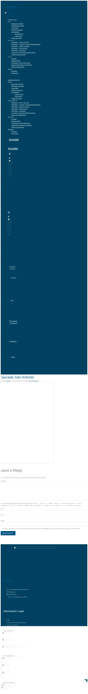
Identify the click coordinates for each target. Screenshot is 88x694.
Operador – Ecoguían (18, 50)
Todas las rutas (16, 38)
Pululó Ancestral (17, 30)
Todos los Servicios (17, 67)
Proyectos (14, 73)
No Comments (33, 381)
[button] (33, 77)
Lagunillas (14, 28)
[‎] (9, 153)
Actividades (15, 32)
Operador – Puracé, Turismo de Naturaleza (25, 44)
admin (8, 381)
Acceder (14, 139)
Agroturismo (19, 34)
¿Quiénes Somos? (12, 19)
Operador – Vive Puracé (19, 48)
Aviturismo (18, 36)
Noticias (10, 69)
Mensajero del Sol (17, 24)
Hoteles (14, 59)
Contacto (8, 580)
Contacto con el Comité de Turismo (23, 52)
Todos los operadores (18, 54)
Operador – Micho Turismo (20, 46)
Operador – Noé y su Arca (20, 42)
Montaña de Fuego (17, 26)
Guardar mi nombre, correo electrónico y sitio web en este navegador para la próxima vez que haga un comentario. (41, 528)
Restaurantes (15, 61)
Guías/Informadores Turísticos (21, 65)
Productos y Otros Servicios (20, 63)
